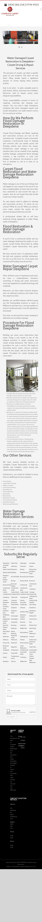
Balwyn (22, 569)
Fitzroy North (14, 604)
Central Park (32, 594)
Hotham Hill (32, 616)
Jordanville (14, 622)
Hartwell (22, 608)
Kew (30, 622)
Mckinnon (14, 628)
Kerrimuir (22, 622)
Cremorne (14, 600)
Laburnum (23, 625)
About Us (19, 737)
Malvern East (33, 625)
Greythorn (14, 608)
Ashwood (23, 566)
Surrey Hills (14, 653)
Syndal (5, 657)
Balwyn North (7, 572)
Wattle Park (23, 661)
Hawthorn (6, 661)
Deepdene (6, 602)
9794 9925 (32, 4)
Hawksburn (32, 608)
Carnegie (31, 592)
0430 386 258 (16, 4)
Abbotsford (6, 563)
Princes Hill (6, 643)
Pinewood (14, 640)
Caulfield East (7, 594)
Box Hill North (15, 577)
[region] (20, 40)
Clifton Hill (14, 597)
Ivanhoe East (33, 619)
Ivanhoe (22, 619)
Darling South (33, 600)
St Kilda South (24, 650)
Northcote (6, 636)
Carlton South (24, 592)
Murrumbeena (24, 632)
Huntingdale (14, 619)
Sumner (5, 653)
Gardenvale (23, 604)
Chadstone (6, 597)
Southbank (6, 650)
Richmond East (24, 643)
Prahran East (32, 640)
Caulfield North (15, 594)
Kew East (5, 625)
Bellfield (13, 572)
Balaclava (14, 569)
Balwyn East (32, 569)
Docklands (14, 602)
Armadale (32, 563)
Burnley (13, 581)
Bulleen (31, 577)
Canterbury (32, 589)
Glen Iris (13, 661)
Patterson (5, 640)
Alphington (23, 563)
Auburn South (7, 569)
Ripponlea (14, 647)
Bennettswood (24, 572)
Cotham (5, 600)
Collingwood (24, 597)
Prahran (22, 640)
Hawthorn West (24, 612)
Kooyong (13, 625)
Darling (22, 600)
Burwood (32, 581)
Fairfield (31, 602)
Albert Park (14, 563)
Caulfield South (24, 594)
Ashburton (14, 566)
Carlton (5, 592)
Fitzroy (5, 604)
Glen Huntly (32, 604)
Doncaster (23, 602)
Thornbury (23, 657)
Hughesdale (6, 619)
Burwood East (7, 585)
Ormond (31, 636)
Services (21, 737)
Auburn (31, 566)
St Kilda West (33, 650)
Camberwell (23, 585)
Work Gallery (19, 745)
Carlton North (15, 592)
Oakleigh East (24, 636)
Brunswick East (24, 577)
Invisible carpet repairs (21, 746)
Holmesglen (14, 616)
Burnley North (24, 581)
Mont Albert (32, 628)
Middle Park (23, 628)
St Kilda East (14, 650)
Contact (21, 740)
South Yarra (32, 647)
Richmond (14, 643)
